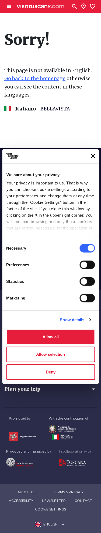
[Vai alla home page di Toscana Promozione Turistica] (75, 463)
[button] (50, 389)
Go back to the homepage (34, 78)
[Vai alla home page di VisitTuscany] (40, 7)
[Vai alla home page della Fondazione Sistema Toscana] (28, 462)
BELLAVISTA (55, 109)
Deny (50, 371)
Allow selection (50, 354)
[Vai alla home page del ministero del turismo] (68, 437)
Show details (72, 319)
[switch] (87, 264)
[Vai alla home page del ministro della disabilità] (68, 429)
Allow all (51, 336)
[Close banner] (93, 156)
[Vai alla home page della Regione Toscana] (22, 436)
